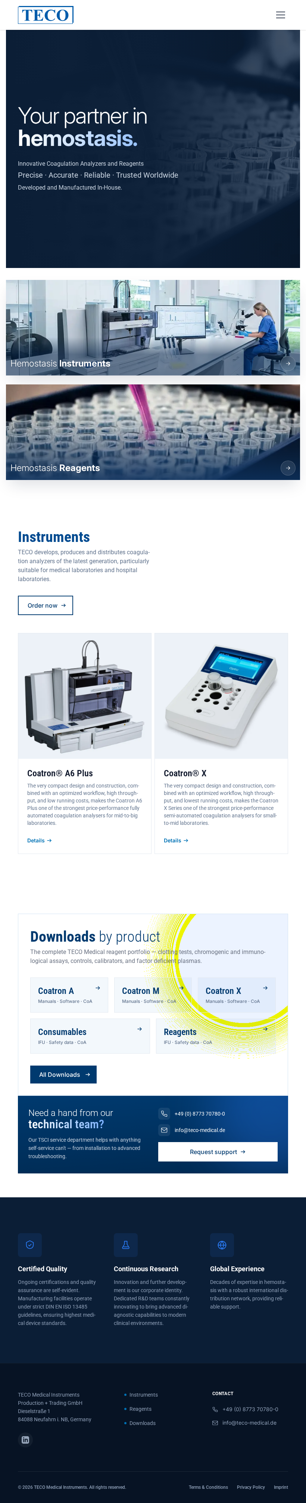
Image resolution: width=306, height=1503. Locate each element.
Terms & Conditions (208, 1487)
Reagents (140, 1409)
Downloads (142, 1423)
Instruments (143, 1395)
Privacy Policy (251, 1487)
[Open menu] (280, 15)
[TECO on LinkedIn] (25, 1439)
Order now (42, 605)
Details (36, 840)
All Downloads (59, 1074)
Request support (213, 1152)
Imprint (281, 1487)
